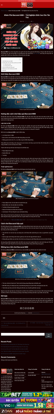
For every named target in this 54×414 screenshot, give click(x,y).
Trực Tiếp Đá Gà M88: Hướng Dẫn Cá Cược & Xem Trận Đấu (15, 351)
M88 (2, 376)
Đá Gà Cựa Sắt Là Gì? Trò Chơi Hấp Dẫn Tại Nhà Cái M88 (14, 349)
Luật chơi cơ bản (8, 64)
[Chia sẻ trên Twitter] (26, 308)
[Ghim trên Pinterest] (31, 308)
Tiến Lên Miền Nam (16, 220)
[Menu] (2, 5)
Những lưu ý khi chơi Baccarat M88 (10, 68)
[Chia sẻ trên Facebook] (23, 308)
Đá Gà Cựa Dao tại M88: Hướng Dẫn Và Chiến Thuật (13, 353)
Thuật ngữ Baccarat (8, 65)
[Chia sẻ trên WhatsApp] (21, 308)
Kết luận (4, 70)
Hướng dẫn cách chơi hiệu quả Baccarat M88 (12, 62)
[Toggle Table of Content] (19, 59)
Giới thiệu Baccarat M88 (8, 61)
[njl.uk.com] (27, 5)
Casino (6, 10)
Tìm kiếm (3, 331)
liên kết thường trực (35, 312)
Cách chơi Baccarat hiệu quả (9, 67)
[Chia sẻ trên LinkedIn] (33, 308)
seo (33, 21)
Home (2, 10)
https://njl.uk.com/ (45, 374)
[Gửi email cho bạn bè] (28, 308)
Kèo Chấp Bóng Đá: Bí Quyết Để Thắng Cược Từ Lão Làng (14, 346)
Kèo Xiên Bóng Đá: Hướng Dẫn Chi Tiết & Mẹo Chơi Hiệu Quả (15, 344)
